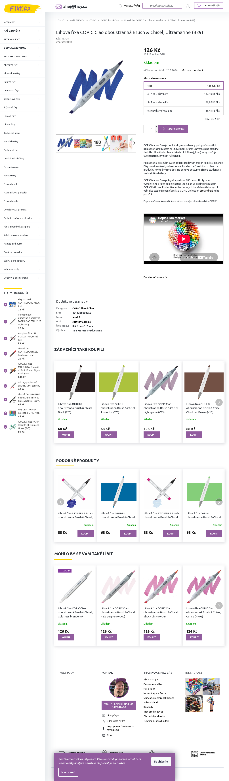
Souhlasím (161, 761)
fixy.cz (110, 735)
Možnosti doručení (192, 70)
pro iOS (148, 194)
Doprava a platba (153, 684)
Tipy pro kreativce (153, 711)
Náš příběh (149, 688)
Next (219, 502)
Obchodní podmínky (154, 716)
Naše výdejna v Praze (155, 693)
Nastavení (68, 772)
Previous (60, 502)
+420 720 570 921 (116, 721)
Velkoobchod (151, 702)
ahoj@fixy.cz (113, 715)
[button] (60, 402)
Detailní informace (154, 277)
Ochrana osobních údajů (156, 721)
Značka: (64, 42)
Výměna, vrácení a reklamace (159, 698)
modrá (76, 317)
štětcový (77, 321)
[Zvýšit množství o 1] (156, 127)
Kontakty (148, 707)
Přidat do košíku (175, 129)
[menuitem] (22, 22)
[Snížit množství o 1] (156, 131)
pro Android (206, 190)
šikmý (87, 321)
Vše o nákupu (151, 679)
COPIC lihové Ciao (83, 308)
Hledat (130, 6)
